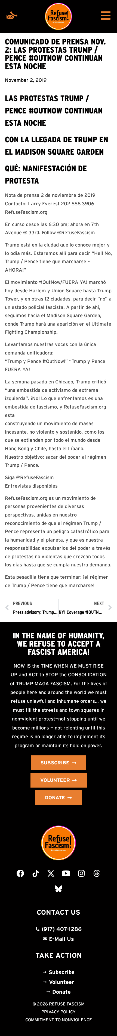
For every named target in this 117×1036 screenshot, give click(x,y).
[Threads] (96, 873)
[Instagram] (81, 873)
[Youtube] (66, 873)
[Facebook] (20, 873)
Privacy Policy (58, 1011)
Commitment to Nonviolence (58, 1019)
